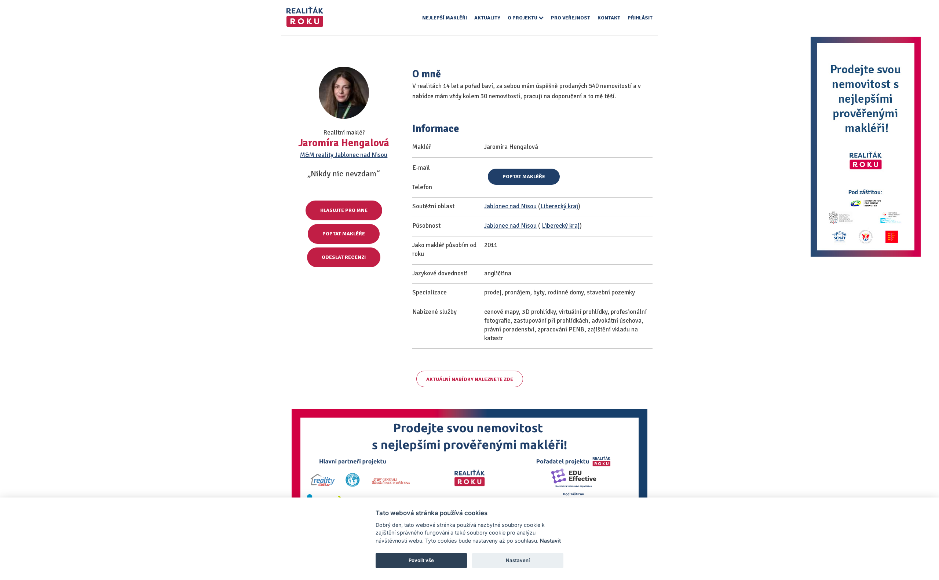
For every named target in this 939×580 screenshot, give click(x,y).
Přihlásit (640, 18)
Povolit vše (421, 560)
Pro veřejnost (570, 18)
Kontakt (609, 18)
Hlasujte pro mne (344, 210)
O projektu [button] (523, 18)
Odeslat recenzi (344, 257)
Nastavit (550, 540)
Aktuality (487, 18)
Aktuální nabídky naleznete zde (469, 379)
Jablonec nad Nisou (510, 206)
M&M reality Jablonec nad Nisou (343, 155)
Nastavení (518, 560)
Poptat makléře (343, 234)
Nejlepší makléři (444, 18)
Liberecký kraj (559, 206)
